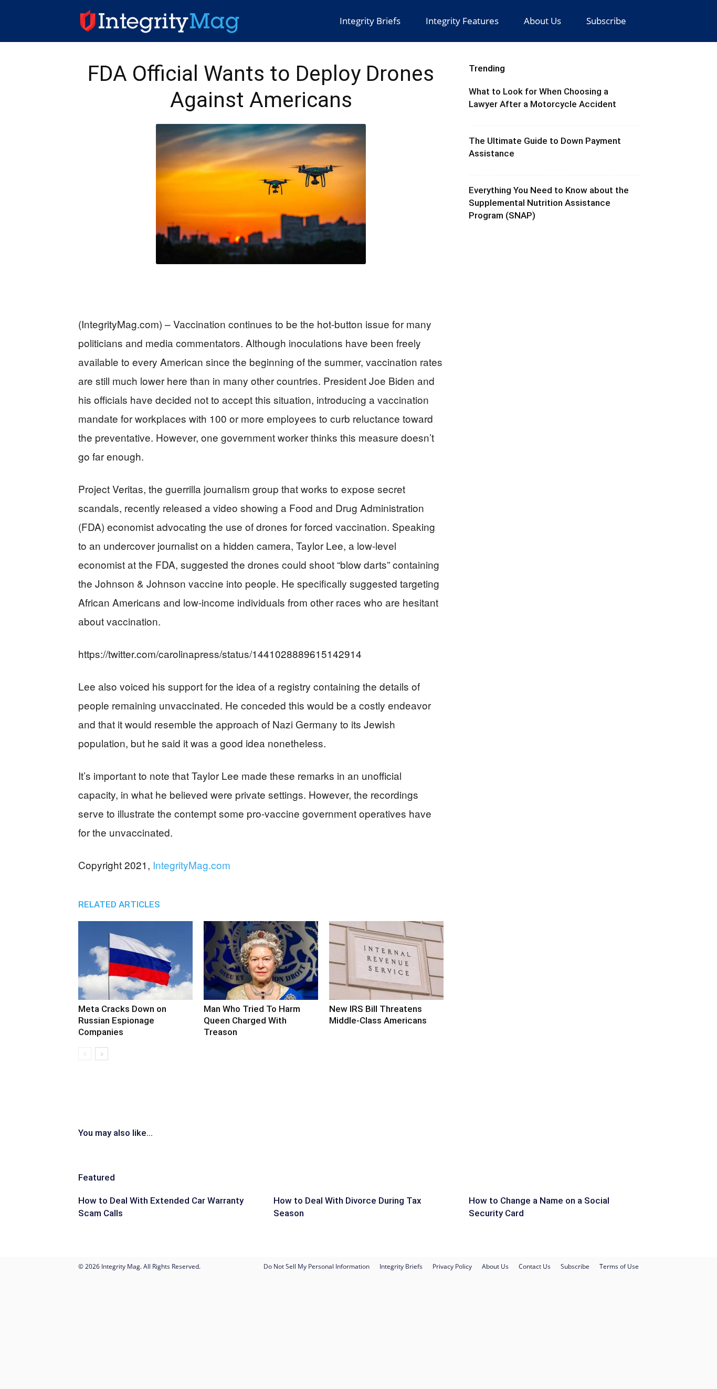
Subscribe (606, 21)
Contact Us (535, 1266)
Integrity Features (462, 21)
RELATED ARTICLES (119, 904)
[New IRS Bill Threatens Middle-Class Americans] (386, 960)
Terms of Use (619, 1266)
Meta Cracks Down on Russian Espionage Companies (122, 1020)
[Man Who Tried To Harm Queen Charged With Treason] (261, 960)
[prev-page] (84, 1053)
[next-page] (101, 1053)
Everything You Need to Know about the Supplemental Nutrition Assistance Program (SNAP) (549, 203)
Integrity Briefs (370, 21)
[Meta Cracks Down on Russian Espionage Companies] (135, 960)
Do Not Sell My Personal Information (316, 1266)
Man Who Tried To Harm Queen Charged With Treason (252, 1020)
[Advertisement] (261, 288)
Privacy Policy (452, 1266)
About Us (542, 21)
